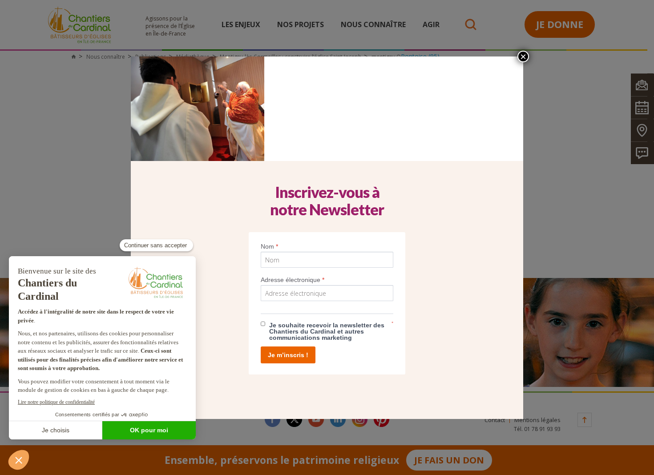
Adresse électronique (292, 280)
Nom (269, 246)
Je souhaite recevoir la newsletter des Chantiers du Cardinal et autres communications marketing (326, 331)
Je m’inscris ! (288, 354)
